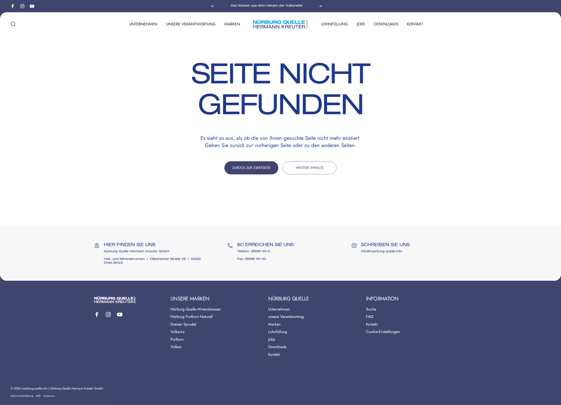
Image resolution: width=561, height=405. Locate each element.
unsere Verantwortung (286, 316)
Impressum (49, 396)
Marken (274, 324)
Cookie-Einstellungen (383, 331)
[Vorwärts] (320, 6)
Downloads (277, 346)
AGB (38, 396)
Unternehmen (279, 309)
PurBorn (177, 339)
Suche (371, 309)
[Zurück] (212, 6)
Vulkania (177, 331)
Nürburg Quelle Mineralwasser (195, 309)
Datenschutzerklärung (22, 396)
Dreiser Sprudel (183, 324)
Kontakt (274, 354)
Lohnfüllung (277, 331)
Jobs (271, 339)
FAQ (369, 316)
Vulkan (175, 346)
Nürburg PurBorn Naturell (191, 316)
